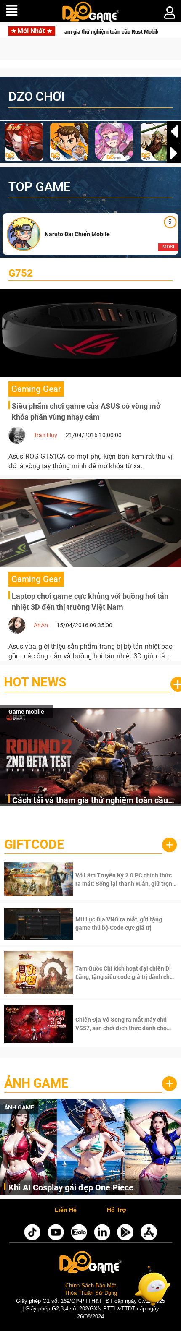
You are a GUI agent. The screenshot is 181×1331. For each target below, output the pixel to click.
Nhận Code (125, 879)
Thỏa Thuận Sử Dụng (90, 1293)
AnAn (41, 625)
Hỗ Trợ (116, 1210)
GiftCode (34, 844)
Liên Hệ (66, 1210)
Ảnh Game (36, 1083)
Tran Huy (45, 435)
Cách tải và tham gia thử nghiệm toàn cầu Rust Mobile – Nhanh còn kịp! (90, 800)
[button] (174, 153)
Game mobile (26, 711)
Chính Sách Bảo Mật (90, 1285)
